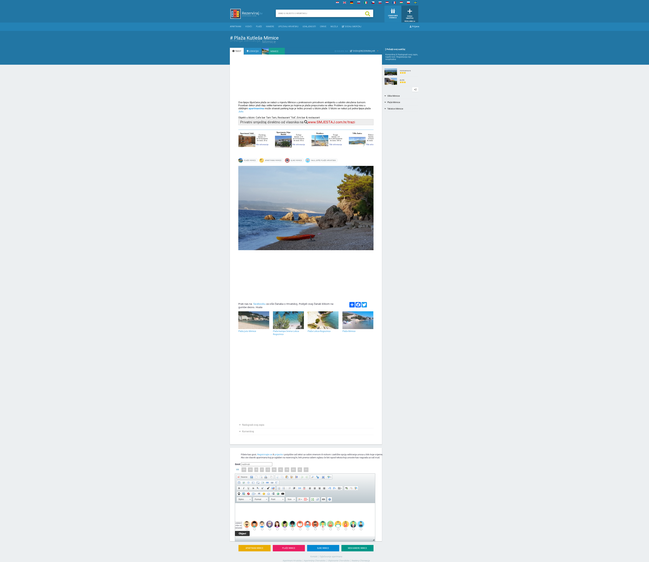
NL (280, 469)
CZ (268, 469)
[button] (242, 477)
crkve (323, 26)
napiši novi (390, 57)
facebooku (259, 303)
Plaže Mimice (288, 548)
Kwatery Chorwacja (361, 560)
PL (300, 469)
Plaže (259, 26)
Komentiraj (390, 54)
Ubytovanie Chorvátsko (339, 560)
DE (250, 469)
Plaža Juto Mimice (247, 331)
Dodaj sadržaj (352, 26)
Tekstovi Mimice (394, 108)
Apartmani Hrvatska (292, 560)
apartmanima (256, 108)
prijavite (279, 454)
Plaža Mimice (348, 331)
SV (306, 469)
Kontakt (313, 556)
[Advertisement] (306, 79)
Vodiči (248, 26)
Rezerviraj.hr (368, 50)
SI (256, 469)
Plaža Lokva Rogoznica (319, 331)
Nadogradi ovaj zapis (407, 54)
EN (244, 469)
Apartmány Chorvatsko (315, 560)
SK (274, 469)
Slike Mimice (323, 548)
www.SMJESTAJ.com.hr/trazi (331, 122)
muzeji (334, 26)
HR (237, 469)
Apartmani (235, 26)
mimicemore (405, 70)
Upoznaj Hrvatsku (288, 26)
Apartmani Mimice (254, 548)
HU (293, 469)
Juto (240, 111)
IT (262, 469)
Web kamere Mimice (357, 548)
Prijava (415, 26)
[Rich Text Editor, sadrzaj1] (305, 520)
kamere (270, 26)
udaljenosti (309, 26)
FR (287, 469)
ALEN (402, 80)
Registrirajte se (264, 454)
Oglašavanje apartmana (331, 556)
